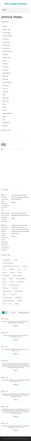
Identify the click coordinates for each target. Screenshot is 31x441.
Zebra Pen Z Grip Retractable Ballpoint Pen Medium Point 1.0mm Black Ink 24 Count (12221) (15, 426)
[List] (6, 312)
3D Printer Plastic (7, 32)
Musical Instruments (14, 285)
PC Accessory (13, 294)
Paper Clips (5, 91)
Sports (4, 303)
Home (11, 278)
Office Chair (5, 76)
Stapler (4, 116)
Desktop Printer (6, 48)
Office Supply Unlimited (15, 4)
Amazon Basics (6, 260)
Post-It (4, 94)
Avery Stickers (6, 42)
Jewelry (4, 281)
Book (19, 269)
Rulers (4, 104)
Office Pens (5, 88)
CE (25, 269)
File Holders (5, 63)
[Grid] (3, 312)
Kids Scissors (6, 67)
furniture (12, 272)
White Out (5, 125)
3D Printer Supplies (7, 35)
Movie (4, 285)
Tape (4, 119)
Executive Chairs (7, 57)
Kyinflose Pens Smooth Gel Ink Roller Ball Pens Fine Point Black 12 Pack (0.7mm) (15, 380)
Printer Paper (6, 98)
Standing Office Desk (8, 113)
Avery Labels (6, 39)
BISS (4, 269)
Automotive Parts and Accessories (11, 266)
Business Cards (6, 45)
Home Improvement (20, 278)
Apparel (16, 260)
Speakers (20, 300)
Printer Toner (6, 101)
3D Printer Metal (6, 29)
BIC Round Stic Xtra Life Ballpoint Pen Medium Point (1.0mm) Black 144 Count (15, 336)
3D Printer (5, 26)
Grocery (19, 272)
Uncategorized (6, 122)
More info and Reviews (16, 325)
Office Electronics (7, 291)
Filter (3, 144)
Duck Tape (5, 54)
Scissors (5, 107)
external (5, 60)
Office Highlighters (7, 82)
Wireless (17, 303)
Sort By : (14, 312)
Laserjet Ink (5, 70)
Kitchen (12, 281)
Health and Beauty (17, 275)
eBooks (4, 272)
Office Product (18, 291)
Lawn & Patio (20, 281)
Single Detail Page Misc (8, 300)
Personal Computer (7, 297)
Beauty (24, 266)
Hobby (4, 278)
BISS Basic (12, 269)
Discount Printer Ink (7, 51)
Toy (10, 303)
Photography (19, 297)
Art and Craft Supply (8, 263)
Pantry (4, 294)
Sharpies (5, 110)
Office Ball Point (6, 73)
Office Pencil (6, 85)
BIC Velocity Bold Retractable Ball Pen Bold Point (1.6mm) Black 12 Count (15, 350)
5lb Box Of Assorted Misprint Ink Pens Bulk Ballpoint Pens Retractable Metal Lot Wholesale (15, 322)
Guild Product (6, 275)
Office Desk (5, 79)
